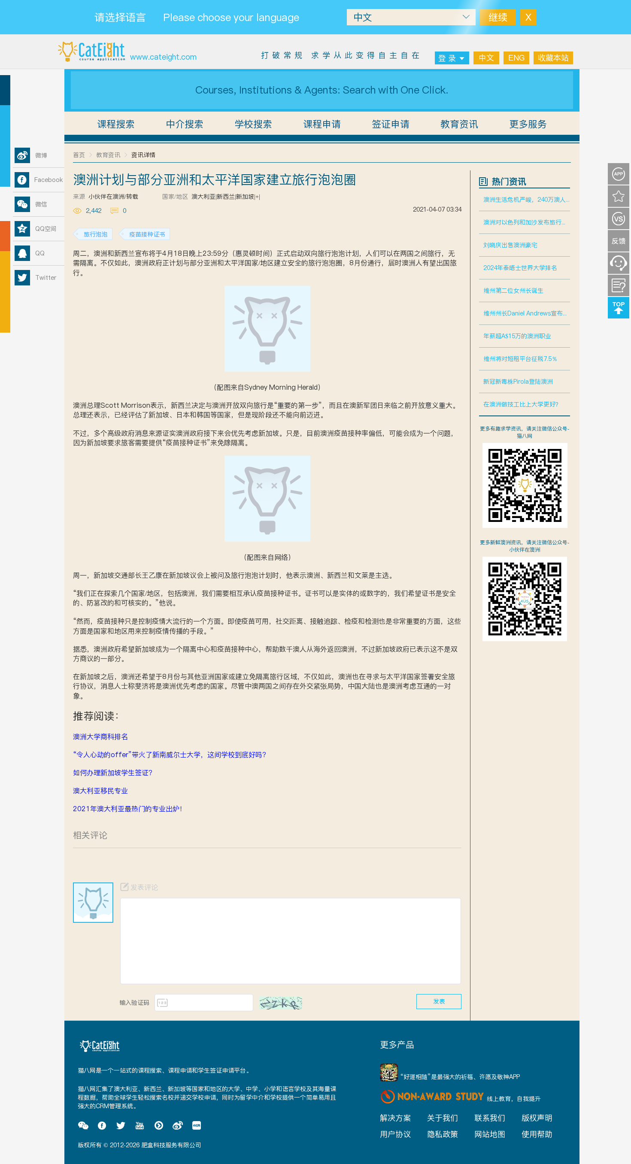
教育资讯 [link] (108, 155)
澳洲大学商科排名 (100, 736)
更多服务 (528, 124)
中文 (486, 57)
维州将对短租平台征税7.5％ (520, 359)
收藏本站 (553, 57)
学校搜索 (253, 124)
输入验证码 (134, 1002)
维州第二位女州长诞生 (513, 290)
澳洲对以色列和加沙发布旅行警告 (526, 222)
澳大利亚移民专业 (100, 790)
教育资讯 (459, 124)
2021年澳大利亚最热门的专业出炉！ (129, 808)
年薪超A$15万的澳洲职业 (517, 336)
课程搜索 (116, 124)
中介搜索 (184, 124)
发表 (439, 1001)
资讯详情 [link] (143, 155)
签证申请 (391, 124)
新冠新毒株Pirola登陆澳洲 (518, 381)
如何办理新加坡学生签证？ (114, 772)
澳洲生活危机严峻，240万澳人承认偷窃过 (526, 199)
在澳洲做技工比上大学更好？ (522, 404)
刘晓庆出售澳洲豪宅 (510, 245)
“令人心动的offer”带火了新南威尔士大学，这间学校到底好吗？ (171, 754)
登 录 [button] (447, 58)
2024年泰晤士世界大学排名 (520, 268)
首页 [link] (79, 155)
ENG (516, 57)
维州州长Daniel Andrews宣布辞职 (526, 313)
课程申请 (322, 124)
